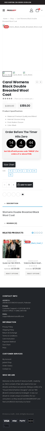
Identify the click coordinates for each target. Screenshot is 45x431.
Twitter (9, 194)
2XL (34, 171)
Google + (18, 194)
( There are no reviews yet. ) (23, 99)
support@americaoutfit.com (13, 316)
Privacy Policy (7, 327)
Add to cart (26, 185)
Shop (12, 19)
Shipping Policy (8, 330)
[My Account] (31, 10)
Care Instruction (8, 339)
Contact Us (6, 369)
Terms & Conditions (9, 336)
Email (23, 194)
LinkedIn (14, 194)
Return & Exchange (9, 333)
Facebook (4, 194)
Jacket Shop (7, 362)
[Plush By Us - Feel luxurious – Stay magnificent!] (11, 10)
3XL (11, 175)
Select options (12, 274)
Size (3, 171)
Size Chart (6, 344)
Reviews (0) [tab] (12, 223)
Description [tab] (12, 203)
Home (5, 19)
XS (10, 171)
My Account (6, 359)
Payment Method (9, 342)
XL (29, 171)
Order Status (7, 366)
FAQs (4, 347)
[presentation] (6, 47)
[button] (33, 232)
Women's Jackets (12, 261)
